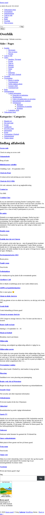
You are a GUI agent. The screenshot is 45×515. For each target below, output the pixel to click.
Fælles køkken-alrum (15, 84)
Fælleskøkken (5, 271)
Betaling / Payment (14, 59)
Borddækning (17, 97)
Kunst (6, 132)
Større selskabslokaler (8, 438)
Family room (4, 263)
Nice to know (8, 23)
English (6, 48)
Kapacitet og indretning (20, 95)
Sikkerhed (3, 406)
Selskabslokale (9, 13)
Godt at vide (8, 15)
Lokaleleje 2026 (13, 110)
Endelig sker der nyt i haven (10, 239)
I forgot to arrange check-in (10, 314)
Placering (3, 373)
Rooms (10, 54)
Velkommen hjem (10, 10)
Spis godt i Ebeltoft (14, 74)
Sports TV (3, 414)
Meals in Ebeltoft (6, 333)
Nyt (9, 71)
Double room (4, 231)
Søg (1, 474)
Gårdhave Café (5, 279)
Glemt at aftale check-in (8, 296)
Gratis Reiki (4, 306)
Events (10, 61)
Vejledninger (17, 103)
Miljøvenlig (4, 341)
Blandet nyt (8, 121)
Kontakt (11, 67)
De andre (3, 213)
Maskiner (20, 105)
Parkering (11, 72)
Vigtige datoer (9, 138)
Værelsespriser (13, 82)
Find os (10, 63)
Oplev (6, 17)
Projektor (20, 108)
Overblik (7, 21)
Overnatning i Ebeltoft (11, 134)
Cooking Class (5, 198)
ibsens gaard (4, 2)
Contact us (4, 189)
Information (8, 130)
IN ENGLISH (9, 129)
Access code (4, 148)
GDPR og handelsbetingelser (10, 288)
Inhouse (11, 65)
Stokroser (3, 430)
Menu (2, 29)
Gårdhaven (8, 127)
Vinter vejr (4, 455)
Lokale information (14, 93)
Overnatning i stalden (7, 365)
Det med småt (8, 123)
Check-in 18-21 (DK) (7, 181)
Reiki (6, 19)
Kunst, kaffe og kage (7, 325)
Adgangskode (5, 156)
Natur (10, 69)
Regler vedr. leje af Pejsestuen (10, 381)
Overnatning (8, 11)
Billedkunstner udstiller (8, 165)
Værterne (3, 467)
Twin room (4, 446)
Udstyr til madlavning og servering (24, 99)
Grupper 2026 (13, 86)
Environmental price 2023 (9, 255)
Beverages (11, 50)
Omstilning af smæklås (24, 106)
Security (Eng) (5, 390)
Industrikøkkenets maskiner (22, 101)
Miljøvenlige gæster (7, 349)
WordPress (29, 512)
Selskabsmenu (5, 398)
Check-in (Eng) (5, 173)
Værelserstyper (13, 88)
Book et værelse (13, 80)
